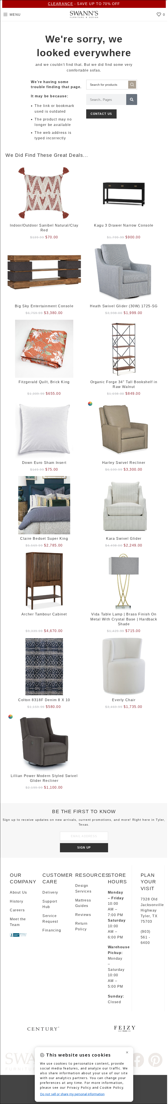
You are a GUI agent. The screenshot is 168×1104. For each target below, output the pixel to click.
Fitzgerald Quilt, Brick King (44, 382)
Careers (17, 910)
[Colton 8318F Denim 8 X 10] (44, 667)
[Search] (131, 99)
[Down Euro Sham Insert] (44, 429)
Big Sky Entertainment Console (44, 306)
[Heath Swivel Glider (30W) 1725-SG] (124, 273)
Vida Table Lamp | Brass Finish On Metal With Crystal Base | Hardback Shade (123, 619)
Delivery (50, 892)
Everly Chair (123, 700)
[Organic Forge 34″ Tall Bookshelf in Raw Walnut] (124, 349)
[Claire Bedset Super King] (44, 505)
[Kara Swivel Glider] (124, 505)
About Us (18, 892)
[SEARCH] (132, 85)
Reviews (83, 915)
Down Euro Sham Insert (44, 463)
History (16, 901)
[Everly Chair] (124, 667)
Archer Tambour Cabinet (44, 614)
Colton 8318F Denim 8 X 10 (44, 700)
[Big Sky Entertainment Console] (44, 273)
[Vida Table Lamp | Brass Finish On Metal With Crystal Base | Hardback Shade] (124, 581)
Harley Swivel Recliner (123, 463)
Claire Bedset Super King (44, 538)
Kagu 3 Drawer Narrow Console (124, 225)
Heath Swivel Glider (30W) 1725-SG (124, 306)
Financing (51, 930)
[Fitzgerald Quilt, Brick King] (44, 349)
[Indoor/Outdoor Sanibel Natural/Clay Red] (44, 192)
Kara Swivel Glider (124, 538)
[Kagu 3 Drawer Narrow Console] (124, 192)
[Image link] (137, 1060)
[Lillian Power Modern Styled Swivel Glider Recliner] (44, 742)
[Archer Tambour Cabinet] (44, 581)
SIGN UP (84, 847)
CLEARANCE (60, 4)
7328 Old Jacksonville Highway (152, 904)
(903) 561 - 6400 (145, 937)
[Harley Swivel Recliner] (124, 429)
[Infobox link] (43, 1030)
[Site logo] (84, 14)
